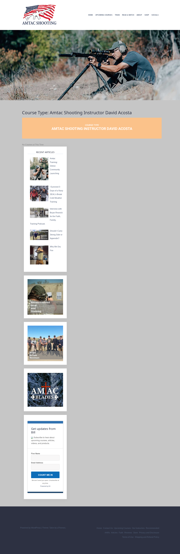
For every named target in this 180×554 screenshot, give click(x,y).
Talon (51, 528)
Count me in (45, 474)
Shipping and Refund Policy (147, 537)
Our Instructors (138, 528)
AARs (107, 533)
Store (135, 533)
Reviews (128, 533)
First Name (35, 453)
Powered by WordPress (30, 528)
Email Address (37, 462)
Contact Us (108, 528)
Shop (146, 15)
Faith (121, 533)
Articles (114, 533)
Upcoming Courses (103, 15)
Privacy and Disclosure (149, 533)
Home (90, 15)
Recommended (152, 528)
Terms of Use (128, 537)
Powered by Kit (45, 486)
